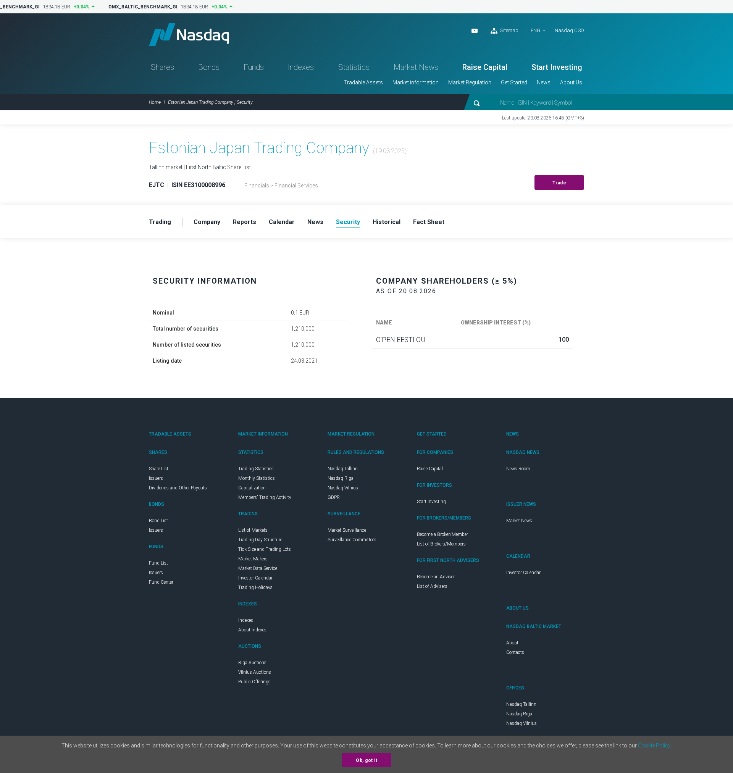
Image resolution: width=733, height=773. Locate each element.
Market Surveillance (347, 530)
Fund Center (161, 582)
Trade (559, 183)
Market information (415, 82)
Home (155, 102)
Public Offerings (254, 681)
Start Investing (556, 67)
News (544, 82)
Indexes (301, 67)
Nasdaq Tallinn (343, 468)
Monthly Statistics (256, 478)
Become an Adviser (436, 576)
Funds (254, 67)
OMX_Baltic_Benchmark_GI (140, 7)
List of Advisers (432, 586)
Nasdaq (189, 34)
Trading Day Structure (260, 539)
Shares (162, 67)
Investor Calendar (255, 578)
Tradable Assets (363, 82)
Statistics (354, 67)
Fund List (158, 563)
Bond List (158, 520)
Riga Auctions (252, 662)
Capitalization (252, 488)
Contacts (515, 652)
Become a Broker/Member (442, 534)
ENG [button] (535, 30)
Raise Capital (484, 67)
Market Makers (253, 559)
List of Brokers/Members (441, 544)
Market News (416, 67)
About (512, 643)
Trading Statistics (256, 468)
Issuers (156, 478)
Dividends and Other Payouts (178, 488)
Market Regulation (469, 82)
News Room (518, 468)
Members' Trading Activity (264, 497)
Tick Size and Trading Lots (264, 549)
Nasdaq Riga (341, 478)
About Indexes (252, 630)
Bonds (209, 67)
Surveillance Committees (352, 539)
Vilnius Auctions (254, 672)
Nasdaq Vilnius (343, 488)
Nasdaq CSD (569, 30)
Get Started (514, 82)
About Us (571, 82)
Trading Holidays (255, 587)
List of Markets (253, 530)
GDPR (334, 497)
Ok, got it (366, 760)
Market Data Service (257, 568)
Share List (158, 468)
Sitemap (508, 30)
